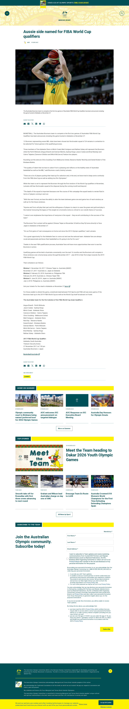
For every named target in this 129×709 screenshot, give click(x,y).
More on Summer (64, 428)
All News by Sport (64, 514)
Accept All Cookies (105, 702)
